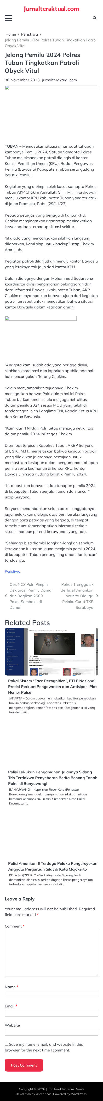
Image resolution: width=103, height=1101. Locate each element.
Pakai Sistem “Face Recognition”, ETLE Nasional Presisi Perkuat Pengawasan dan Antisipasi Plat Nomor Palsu (52, 686)
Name (11, 986)
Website (12, 1025)
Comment (14, 926)
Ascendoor (43, 1094)
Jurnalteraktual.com (51, 8)
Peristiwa (12, 571)
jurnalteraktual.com (59, 80)
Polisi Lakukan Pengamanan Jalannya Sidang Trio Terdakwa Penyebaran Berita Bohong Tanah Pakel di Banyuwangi (52, 778)
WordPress (78, 1094)
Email (11, 1006)
